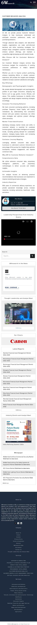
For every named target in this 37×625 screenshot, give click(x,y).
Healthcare (18, 597)
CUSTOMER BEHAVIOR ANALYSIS (18, 571)
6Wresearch (14, 624)
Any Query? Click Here (18, 208)
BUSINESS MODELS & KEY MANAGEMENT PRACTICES (18, 573)
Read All (6, 483)
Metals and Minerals (18, 605)
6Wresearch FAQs (18, 545)
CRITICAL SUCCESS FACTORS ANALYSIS (18, 575)
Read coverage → (12, 287)
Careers (18, 537)
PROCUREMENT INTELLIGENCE (18, 569)
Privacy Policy (18, 539)
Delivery (18, 543)
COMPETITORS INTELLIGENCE (18, 564)
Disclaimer (18, 547)
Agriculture (18, 611)
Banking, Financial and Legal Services (18, 603)
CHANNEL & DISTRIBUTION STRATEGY (18, 567)
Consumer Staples (18, 601)
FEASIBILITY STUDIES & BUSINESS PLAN (18, 562)
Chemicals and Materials (18, 586)
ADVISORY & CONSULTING (18, 560)
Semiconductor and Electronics (18, 588)
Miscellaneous (18, 609)
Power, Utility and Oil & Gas (19, 590)
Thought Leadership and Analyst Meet (18, 551)
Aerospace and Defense (18, 584)
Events (18, 535)
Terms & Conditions (18, 541)
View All (19, 328)
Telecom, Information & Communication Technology (18, 594)
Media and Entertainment (18, 607)
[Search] (31, 2)
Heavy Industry (18, 592)
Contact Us (18, 549)
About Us (18, 532)
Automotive (18, 599)
